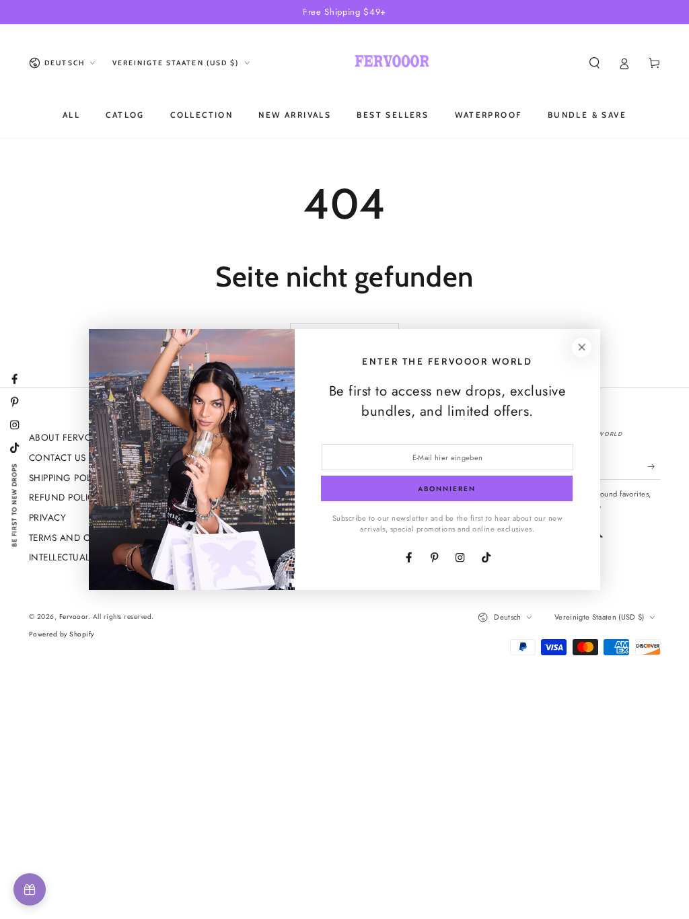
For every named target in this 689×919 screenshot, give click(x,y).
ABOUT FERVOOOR (71, 437)
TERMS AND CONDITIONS (85, 537)
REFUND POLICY (64, 497)
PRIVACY (48, 517)
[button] (595, 62)
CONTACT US (57, 457)
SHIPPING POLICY (67, 477)
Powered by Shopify (61, 634)
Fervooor (73, 617)
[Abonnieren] (654, 466)
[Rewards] (29, 889)
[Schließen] (581, 347)
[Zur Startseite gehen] (392, 63)
